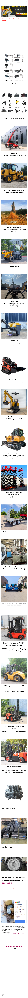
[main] (14, 20)
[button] (1, 2)
